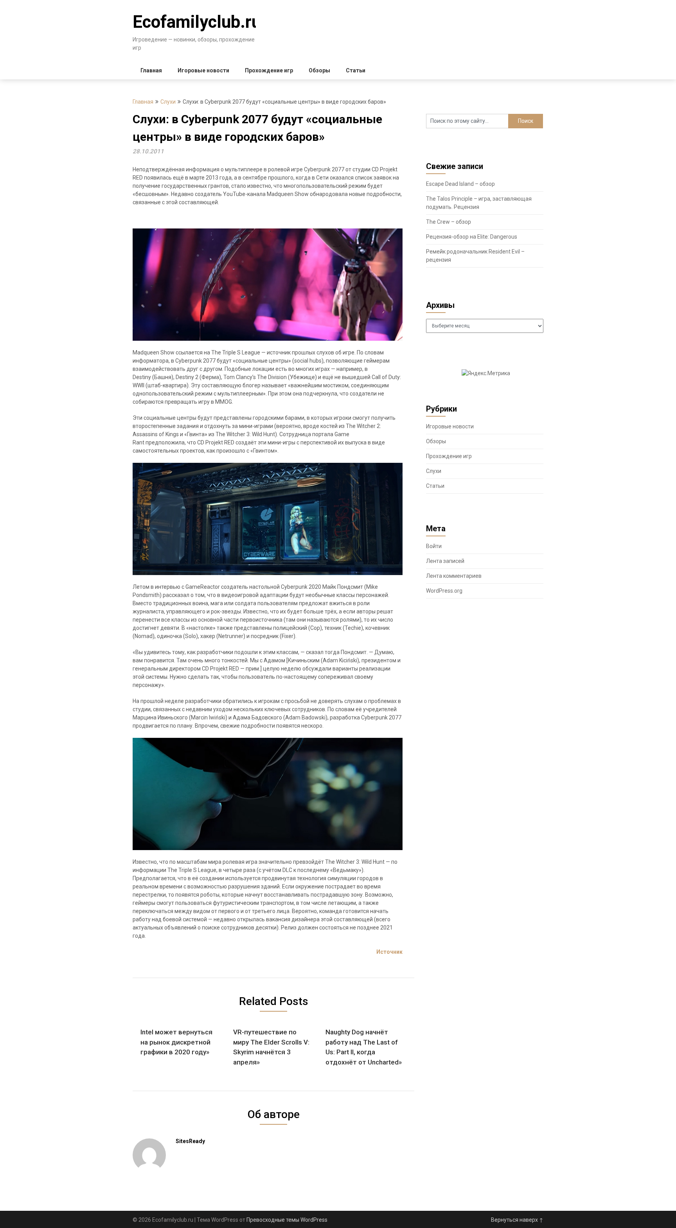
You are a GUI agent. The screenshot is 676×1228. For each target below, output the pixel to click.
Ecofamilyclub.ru (197, 22)
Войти (434, 546)
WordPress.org (444, 591)
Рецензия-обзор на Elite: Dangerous (471, 237)
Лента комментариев (454, 576)
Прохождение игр (269, 70)
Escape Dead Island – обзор (460, 184)
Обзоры (319, 70)
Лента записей (445, 561)
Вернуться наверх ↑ (517, 1220)
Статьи (355, 70)
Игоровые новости (203, 70)
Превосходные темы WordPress (286, 1220)
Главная (151, 70)
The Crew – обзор (448, 222)
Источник (389, 952)
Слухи (168, 102)
